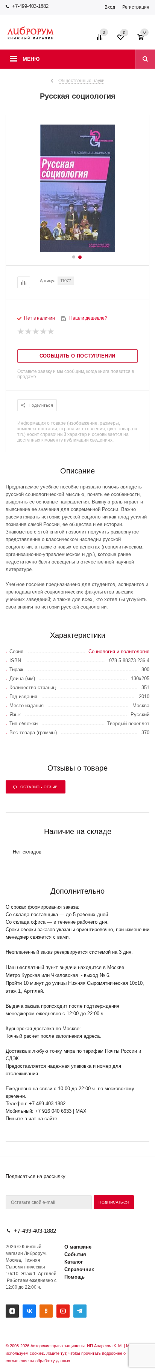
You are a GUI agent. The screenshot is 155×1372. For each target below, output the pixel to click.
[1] (21, 331)
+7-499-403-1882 (30, 6)
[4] (43, 331)
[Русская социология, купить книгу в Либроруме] (77, 250)
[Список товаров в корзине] (144, 39)
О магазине (77, 1247)
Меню (31, 59)
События (75, 1254)
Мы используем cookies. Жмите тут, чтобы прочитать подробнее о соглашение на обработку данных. (69, 1353)
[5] (51, 331)
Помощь (74, 1277)
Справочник (79, 1269)
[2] (28, 331)
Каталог (73, 1262)
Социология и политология (118, 651)
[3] (36, 331)
